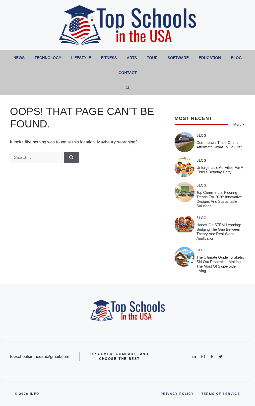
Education (210, 58)
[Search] (71, 158)
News (19, 58)
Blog (236, 58)
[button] (127, 87)
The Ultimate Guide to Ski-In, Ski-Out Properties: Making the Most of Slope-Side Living (220, 264)
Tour (152, 58)
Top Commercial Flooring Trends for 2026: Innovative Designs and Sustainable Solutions (219, 199)
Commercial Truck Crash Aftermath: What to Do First (219, 144)
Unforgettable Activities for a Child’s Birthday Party (219, 169)
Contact (128, 73)
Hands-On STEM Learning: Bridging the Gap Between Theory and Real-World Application (218, 231)
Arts (132, 58)
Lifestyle (81, 58)
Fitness (109, 58)
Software (178, 58)
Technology (48, 58)
